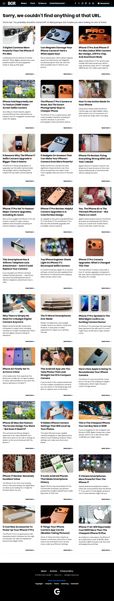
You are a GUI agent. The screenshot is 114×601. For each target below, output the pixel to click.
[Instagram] (82, 3)
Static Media (46, 575)
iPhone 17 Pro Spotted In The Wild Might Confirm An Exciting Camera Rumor (94, 318)
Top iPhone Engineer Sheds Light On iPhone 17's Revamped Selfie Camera (56, 262)
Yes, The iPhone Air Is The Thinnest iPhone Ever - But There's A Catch (93, 211)
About (44, 571)
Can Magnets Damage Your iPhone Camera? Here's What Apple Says (56, 50)
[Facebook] (75, 3)
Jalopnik (48, 584)
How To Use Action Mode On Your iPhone (94, 103)
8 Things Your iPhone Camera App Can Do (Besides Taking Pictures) (55, 529)
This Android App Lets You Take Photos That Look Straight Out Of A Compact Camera (56, 373)
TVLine (56, 584)
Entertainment (57, 3)
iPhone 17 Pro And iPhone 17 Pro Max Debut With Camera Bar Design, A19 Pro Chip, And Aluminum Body (95, 52)
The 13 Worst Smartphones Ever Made (56, 317)
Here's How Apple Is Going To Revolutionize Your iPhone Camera (95, 372)
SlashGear (75, 584)
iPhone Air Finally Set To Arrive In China (16, 370)
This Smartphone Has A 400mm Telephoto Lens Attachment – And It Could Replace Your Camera (18, 264)
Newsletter (104, 3)
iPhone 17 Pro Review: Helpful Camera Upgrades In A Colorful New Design (57, 211)
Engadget (39, 584)
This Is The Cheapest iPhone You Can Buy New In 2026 (94, 424)
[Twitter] (79, 3)
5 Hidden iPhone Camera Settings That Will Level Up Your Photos (55, 425)
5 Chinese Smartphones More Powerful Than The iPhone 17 (92, 479)
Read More (29, 74)
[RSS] (93, 3)
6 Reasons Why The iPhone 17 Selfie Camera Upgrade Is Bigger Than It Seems (19, 158)
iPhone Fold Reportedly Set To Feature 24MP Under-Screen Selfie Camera (18, 104)
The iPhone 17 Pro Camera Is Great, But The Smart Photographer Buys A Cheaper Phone (56, 106)
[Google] (90, 3)
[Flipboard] (86, 3)
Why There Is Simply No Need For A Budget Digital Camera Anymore (17, 318)
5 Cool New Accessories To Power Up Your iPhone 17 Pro (18, 528)
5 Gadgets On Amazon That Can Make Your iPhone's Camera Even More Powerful (57, 158)
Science (42, 3)
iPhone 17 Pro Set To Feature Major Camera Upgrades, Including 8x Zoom (18, 211)
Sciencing (65, 584)
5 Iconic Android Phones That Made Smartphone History (54, 479)
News (24, 3)
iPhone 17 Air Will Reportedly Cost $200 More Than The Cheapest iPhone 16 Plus (95, 530)
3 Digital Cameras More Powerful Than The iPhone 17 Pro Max (18, 50)
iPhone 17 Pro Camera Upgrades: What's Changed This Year (94, 262)
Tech (32, 3)
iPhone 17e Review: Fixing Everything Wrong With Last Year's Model (94, 158)
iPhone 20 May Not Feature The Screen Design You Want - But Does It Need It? (19, 425)
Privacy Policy (66, 571)
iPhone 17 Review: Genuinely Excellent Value (18, 477)
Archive (53, 571)
